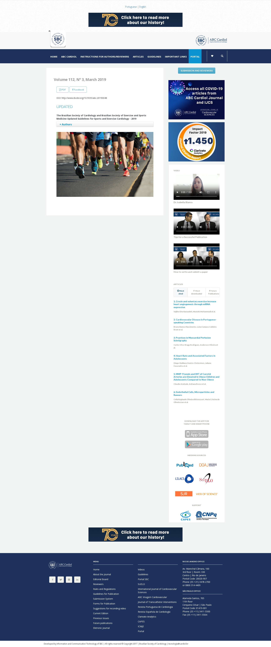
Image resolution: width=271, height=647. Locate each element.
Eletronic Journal (101, 627)
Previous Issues (101, 618)
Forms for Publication (104, 603)
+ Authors (66, 124)
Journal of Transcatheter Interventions (157, 602)
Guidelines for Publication (106, 593)
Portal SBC (143, 579)
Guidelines (154, 56)
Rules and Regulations (104, 588)
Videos (141, 569)
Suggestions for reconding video (109, 608)
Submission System (103, 598)
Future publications (102, 623)
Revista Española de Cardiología (154, 611)
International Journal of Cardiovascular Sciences (157, 590)
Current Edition (100, 613)
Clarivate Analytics (147, 616)
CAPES (141, 621)
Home (53, 56)
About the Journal (102, 574)
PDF (63, 89)
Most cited (181, 292)
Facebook (78, 89)
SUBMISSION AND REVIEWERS (197, 70)
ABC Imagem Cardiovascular (152, 597)
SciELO (141, 584)
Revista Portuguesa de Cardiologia (155, 606)
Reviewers (98, 584)
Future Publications (213, 292)
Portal (195, 56)
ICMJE (141, 626)
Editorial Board (100, 579)
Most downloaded (196, 292)
